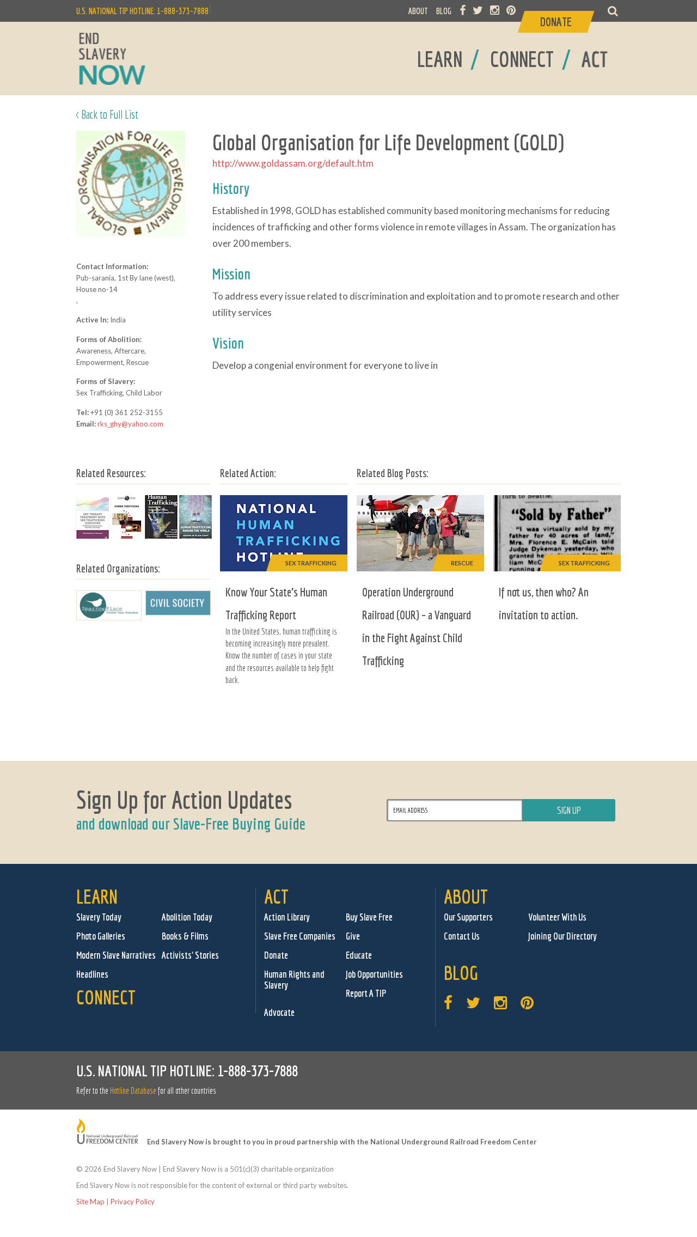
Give (353, 936)
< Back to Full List (107, 114)
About (466, 896)
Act (276, 896)
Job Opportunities (374, 974)
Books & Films (185, 936)
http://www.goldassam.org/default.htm (293, 163)
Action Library (287, 917)
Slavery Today (98, 917)
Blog (461, 972)
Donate (276, 955)
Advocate (279, 1012)
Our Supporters (468, 917)
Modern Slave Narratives (116, 955)
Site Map (90, 1201)
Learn (97, 896)
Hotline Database (133, 1090)
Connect (106, 997)
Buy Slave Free (369, 917)
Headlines (92, 974)
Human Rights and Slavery (294, 979)
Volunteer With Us (557, 917)
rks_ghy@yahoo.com (130, 423)
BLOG (443, 11)
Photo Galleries (100, 936)
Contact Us (462, 936)
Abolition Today (187, 917)
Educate (359, 955)
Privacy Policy (133, 1201)
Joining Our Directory (562, 936)
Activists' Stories (190, 955)
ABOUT (418, 11)
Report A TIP (366, 993)
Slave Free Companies (299, 936)
